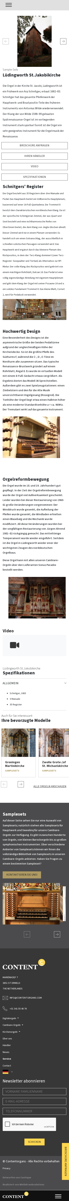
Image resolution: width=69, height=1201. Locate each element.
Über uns (7, 1038)
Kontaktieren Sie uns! (21, 875)
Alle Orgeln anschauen (49, 786)
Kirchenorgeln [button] (10, 1032)
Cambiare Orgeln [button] (12, 1025)
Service (7, 1059)
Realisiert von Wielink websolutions (23, 1184)
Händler (7, 1045)
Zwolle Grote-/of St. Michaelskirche (55, 764)
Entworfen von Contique (17, 1177)
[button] (34, 1072)
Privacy (6, 1168)
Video (34, 166)
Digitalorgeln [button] (10, 1018)
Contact (7, 1065)
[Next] (63, 41)
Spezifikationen (34, 177)
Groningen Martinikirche (14, 764)
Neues (6, 1052)
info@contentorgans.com (26, 998)
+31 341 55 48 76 (18, 1009)
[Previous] (6, 41)
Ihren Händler (34, 156)
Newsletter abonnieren (24, 1081)
